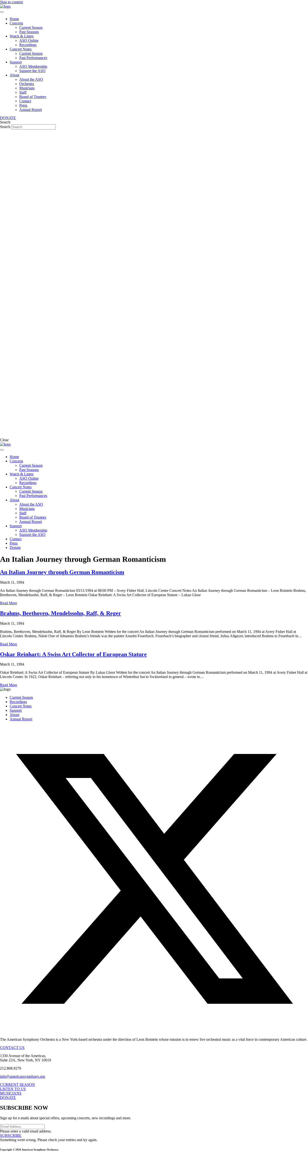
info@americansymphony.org (22, 1076)
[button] (154, 1031)
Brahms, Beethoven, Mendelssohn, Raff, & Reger (60, 613)
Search (5, 127)
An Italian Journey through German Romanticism (62, 572)
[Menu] (2, 12)
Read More (8, 603)
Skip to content (11, 2)
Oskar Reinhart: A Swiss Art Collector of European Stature (73, 654)
